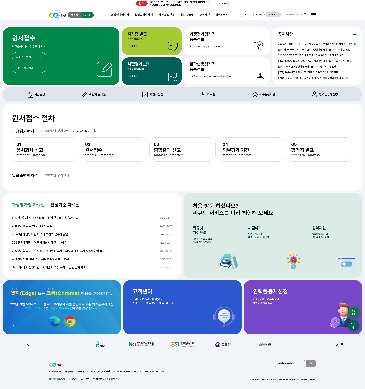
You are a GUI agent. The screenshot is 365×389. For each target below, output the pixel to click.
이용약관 (73, 379)
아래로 (354, 323)
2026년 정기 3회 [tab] (84, 131)
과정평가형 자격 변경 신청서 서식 (32, 226)
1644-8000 (126, 371)
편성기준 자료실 (65, 205)
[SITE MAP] (313, 14)
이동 (311, 363)
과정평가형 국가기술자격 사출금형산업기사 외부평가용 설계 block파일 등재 (58, 251)
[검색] (305, 14)
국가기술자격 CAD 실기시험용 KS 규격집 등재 (40, 259)
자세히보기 (223, 3)
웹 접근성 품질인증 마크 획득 (106, 379)
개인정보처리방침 (57, 379)
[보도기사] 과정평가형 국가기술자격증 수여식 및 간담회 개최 (49, 267)
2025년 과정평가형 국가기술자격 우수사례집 (39, 242)
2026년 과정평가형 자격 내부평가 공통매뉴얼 (40, 234)
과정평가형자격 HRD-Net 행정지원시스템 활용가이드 (45, 218)
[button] (28, 344)
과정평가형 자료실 (28, 205)
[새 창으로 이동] (62, 307)
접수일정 (354, 312)
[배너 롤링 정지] (342, 344)
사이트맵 (85, 379)
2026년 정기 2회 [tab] (57, 131)
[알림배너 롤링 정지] (14, 326)
